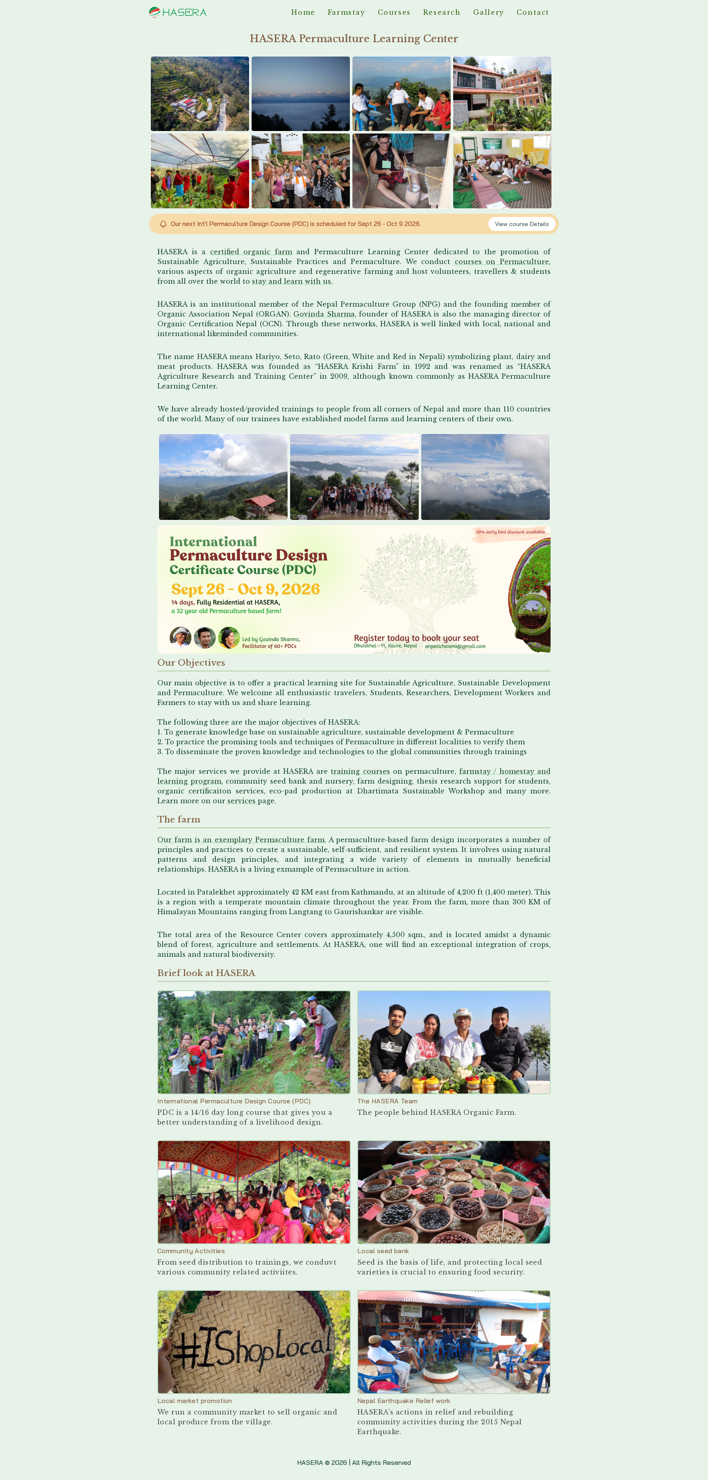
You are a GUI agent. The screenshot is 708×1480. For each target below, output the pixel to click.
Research (442, 12)
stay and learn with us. (292, 281)
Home (303, 12)
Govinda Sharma (324, 314)
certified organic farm (251, 252)
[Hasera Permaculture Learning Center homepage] (177, 12)
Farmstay (346, 12)
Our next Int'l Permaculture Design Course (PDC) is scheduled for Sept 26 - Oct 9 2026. (296, 224)
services (242, 801)
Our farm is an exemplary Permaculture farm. (241, 840)
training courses (360, 771)
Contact (533, 12)
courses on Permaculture (502, 262)
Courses (394, 12)
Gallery (488, 12)
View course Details (522, 224)
